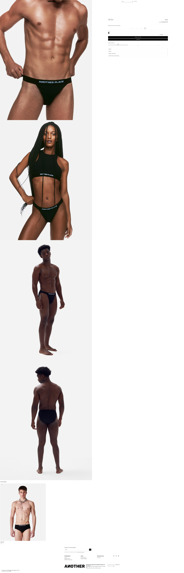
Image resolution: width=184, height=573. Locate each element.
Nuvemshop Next (117, 564)
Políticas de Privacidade (84, 558)
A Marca (62, 1)
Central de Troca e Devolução (68, 559)
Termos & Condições (83, 557)
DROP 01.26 (66, 1)
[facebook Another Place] (116, 555)
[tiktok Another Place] (118, 555)
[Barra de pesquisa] (127, 1)
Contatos (65, 557)
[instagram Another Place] (113, 555)
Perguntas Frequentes (67, 558)
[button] (138, 49)
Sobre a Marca (99, 557)
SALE (70, 1)
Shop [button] (59, 1)
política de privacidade (80, 552)
